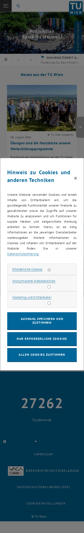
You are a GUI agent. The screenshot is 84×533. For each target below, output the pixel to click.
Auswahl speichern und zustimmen (42, 321)
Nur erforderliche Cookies (42, 339)
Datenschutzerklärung (22, 254)
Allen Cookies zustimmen (42, 355)
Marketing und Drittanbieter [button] (31, 297)
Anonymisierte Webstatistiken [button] (33, 281)
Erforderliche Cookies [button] (27, 269)
